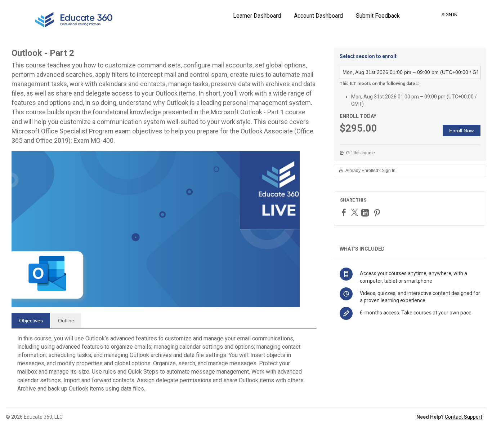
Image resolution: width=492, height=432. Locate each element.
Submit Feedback (378, 15)
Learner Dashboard (257, 15)
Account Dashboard (318, 15)
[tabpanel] (164, 366)
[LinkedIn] (366, 212)
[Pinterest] (378, 212)
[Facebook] (344, 212)
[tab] (31, 320)
